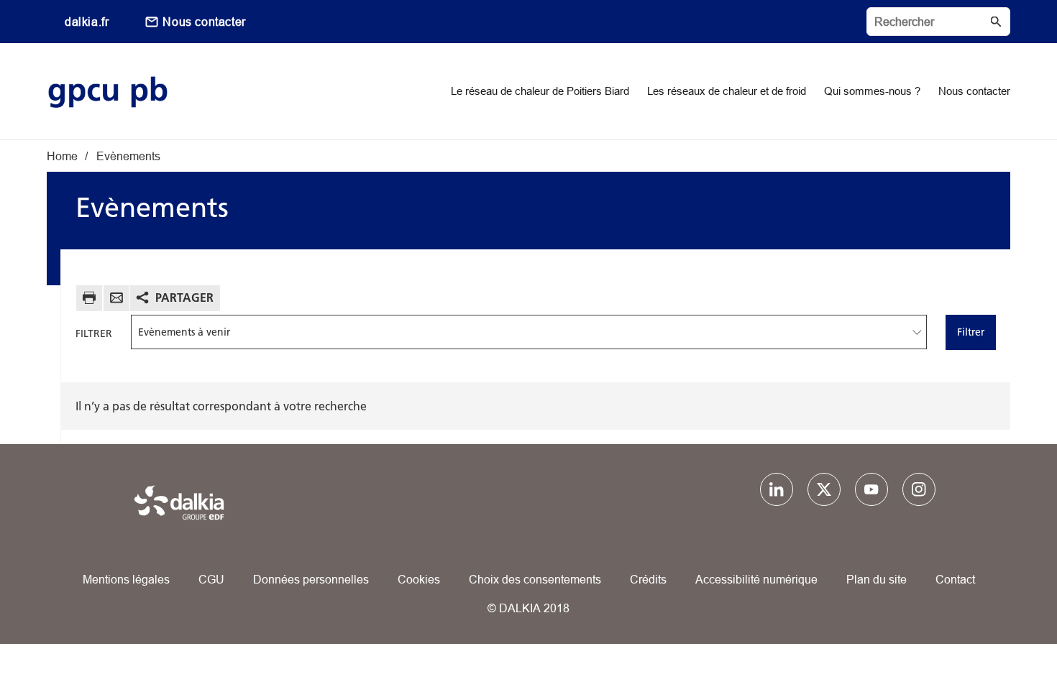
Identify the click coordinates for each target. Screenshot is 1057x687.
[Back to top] (997, 635)
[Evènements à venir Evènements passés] (529, 332)
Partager (184, 297)
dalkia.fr (87, 21)
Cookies (419, 579)
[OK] (996, 21)
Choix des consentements (535, 579)
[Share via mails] (116, 300)
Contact (955, 579)
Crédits (648, 579)
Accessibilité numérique (756, 579)
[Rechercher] (938, 21)
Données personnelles (311, 579)
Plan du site (876, 579)
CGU (211, 579)
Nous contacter (204, 21)
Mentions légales (126, 579)
